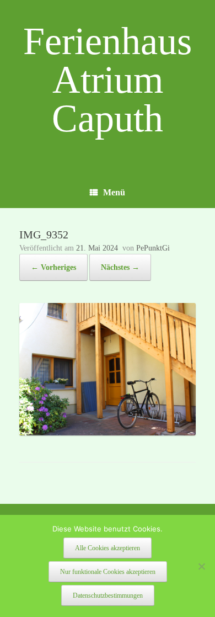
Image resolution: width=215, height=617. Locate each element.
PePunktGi (153, 248)
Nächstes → (120, 267)
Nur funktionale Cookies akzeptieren (107, 572)
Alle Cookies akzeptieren (107, 548)
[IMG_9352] (107, 432)
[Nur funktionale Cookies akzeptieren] (201, 566)
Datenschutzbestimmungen (108, 595)
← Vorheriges (53, 267)
